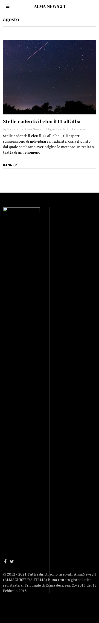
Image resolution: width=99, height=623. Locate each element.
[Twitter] (12, 561)
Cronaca (78, 129)
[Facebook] (5, 561)
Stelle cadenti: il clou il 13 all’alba (42, 121)
